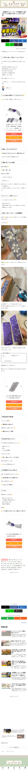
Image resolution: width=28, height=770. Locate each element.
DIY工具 (11, 559)
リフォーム (11, 565)
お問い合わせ (7, 765)
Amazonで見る (14, 140)
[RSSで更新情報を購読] (20, 618)
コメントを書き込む (14, 747)
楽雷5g (20, 567)
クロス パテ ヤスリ (18, 559)
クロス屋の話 (5, 559)
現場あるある (5, 569)
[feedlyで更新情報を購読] (7, 618)
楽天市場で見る (14, 134)
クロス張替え (18, 561)
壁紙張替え (15, 567)
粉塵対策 (11, 569)
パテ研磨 (15, 563)
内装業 (9, 567)
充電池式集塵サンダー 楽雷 (20, 565)
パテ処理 (10, 563)
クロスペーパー (5, 561)
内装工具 (4, 567)
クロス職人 (5, 563)
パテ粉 (21, 563)
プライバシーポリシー (20, 765)
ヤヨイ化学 (5, 565)
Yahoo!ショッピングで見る (14, 137)
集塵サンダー (17, 569)
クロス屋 (12, 561)
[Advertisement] (14, 588)
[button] (18, 44)
